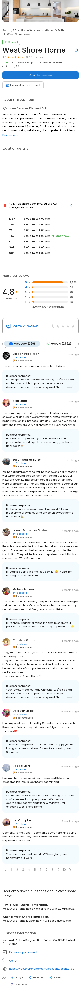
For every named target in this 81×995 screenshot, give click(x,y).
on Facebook (20, 357)
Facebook (38, 977)
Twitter (57, 977)
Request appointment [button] (23, 952)
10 (64, 869)
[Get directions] (71, 205)
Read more (9, 135)
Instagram (21, 984)
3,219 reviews (34, 57)
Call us (13, 961)
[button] (70, 869)
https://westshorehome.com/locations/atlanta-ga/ (42, 969)
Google (19, 977)
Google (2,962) (61, 343)
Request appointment (25, 85)
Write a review (42, 75)
